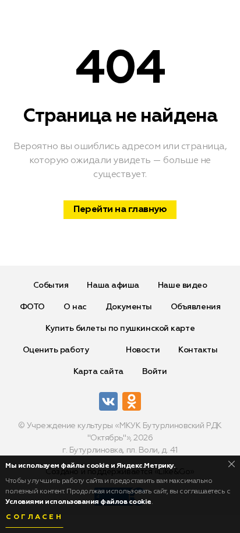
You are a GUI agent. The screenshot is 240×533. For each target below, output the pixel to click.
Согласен (34, 517)
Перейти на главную (120, 209)
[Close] (231, 464)
